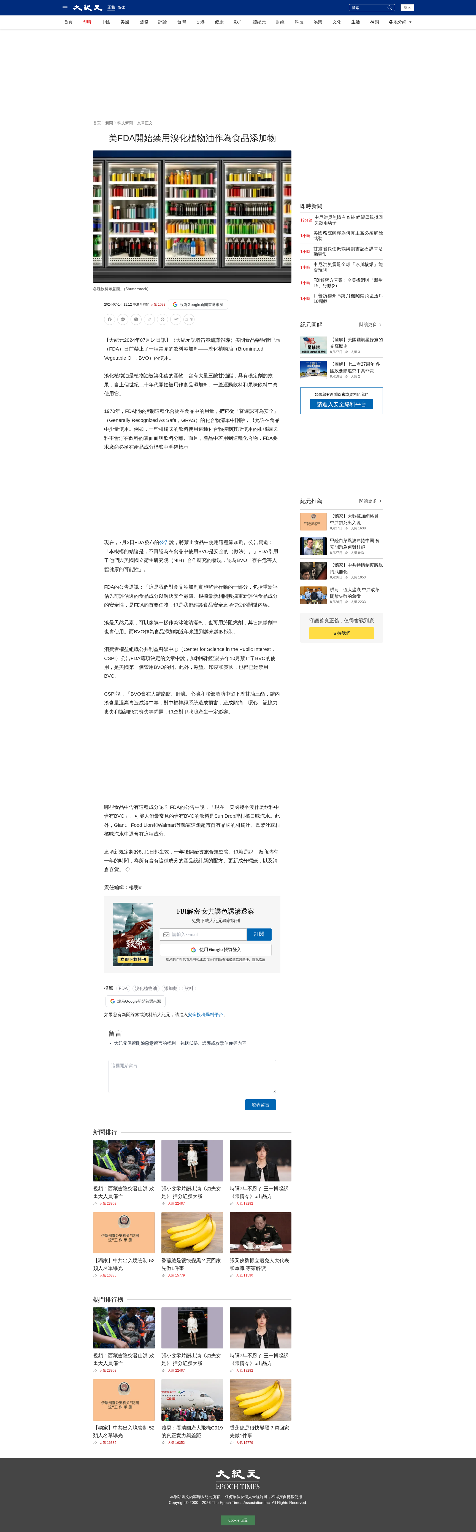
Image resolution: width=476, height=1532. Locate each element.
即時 (87, 22)
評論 (162, 22)
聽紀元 (259, 22)
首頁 (68, 22)
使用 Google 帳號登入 (220, 950)
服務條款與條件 (237, 959)
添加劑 (170, 988)
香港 (200, 22)
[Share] (96, 1203)
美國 (124, 22)
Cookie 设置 (238, 1520)
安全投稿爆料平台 (205, 1014)
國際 (143, 22)
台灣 (181, 22)
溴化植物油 (146, 988)
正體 (111, 7)
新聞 (109, 123)
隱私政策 (258, 959)
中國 (106, 22)
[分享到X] (136, 320)
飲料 (189, 988)
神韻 (374, 22)
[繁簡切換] (188, 320)
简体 (121, 7)
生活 (355, 22)
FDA (123, 988)
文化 (336, 22)
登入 (407, 7)
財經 (280, 22)
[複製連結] (149, 319)
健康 (219, 22)
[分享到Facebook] (109, 320)
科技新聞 (125, 123)
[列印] (162, 320)
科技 (299, 22)
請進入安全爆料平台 (341, 404)
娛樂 (317, 22)
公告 (164, 542)
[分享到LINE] (122, 320)
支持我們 (341, 633)
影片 (238, 22)
